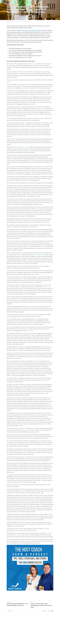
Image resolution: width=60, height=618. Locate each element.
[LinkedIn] (48, 610)
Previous (9, 602)
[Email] (51, 610)
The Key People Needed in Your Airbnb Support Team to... (17, 604)
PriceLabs (30, 330)
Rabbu (42, 254)
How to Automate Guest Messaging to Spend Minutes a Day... (41, 605)
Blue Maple (32, 63)
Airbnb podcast (17, 535)
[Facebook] (43, 610)
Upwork (47, 286)
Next (32, 602)
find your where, (25, 147)
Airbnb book (49, 533)
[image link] (30, 568)
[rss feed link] (52, 610)
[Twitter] (45, 610)
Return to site (6, 2)
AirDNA (36, 254)
